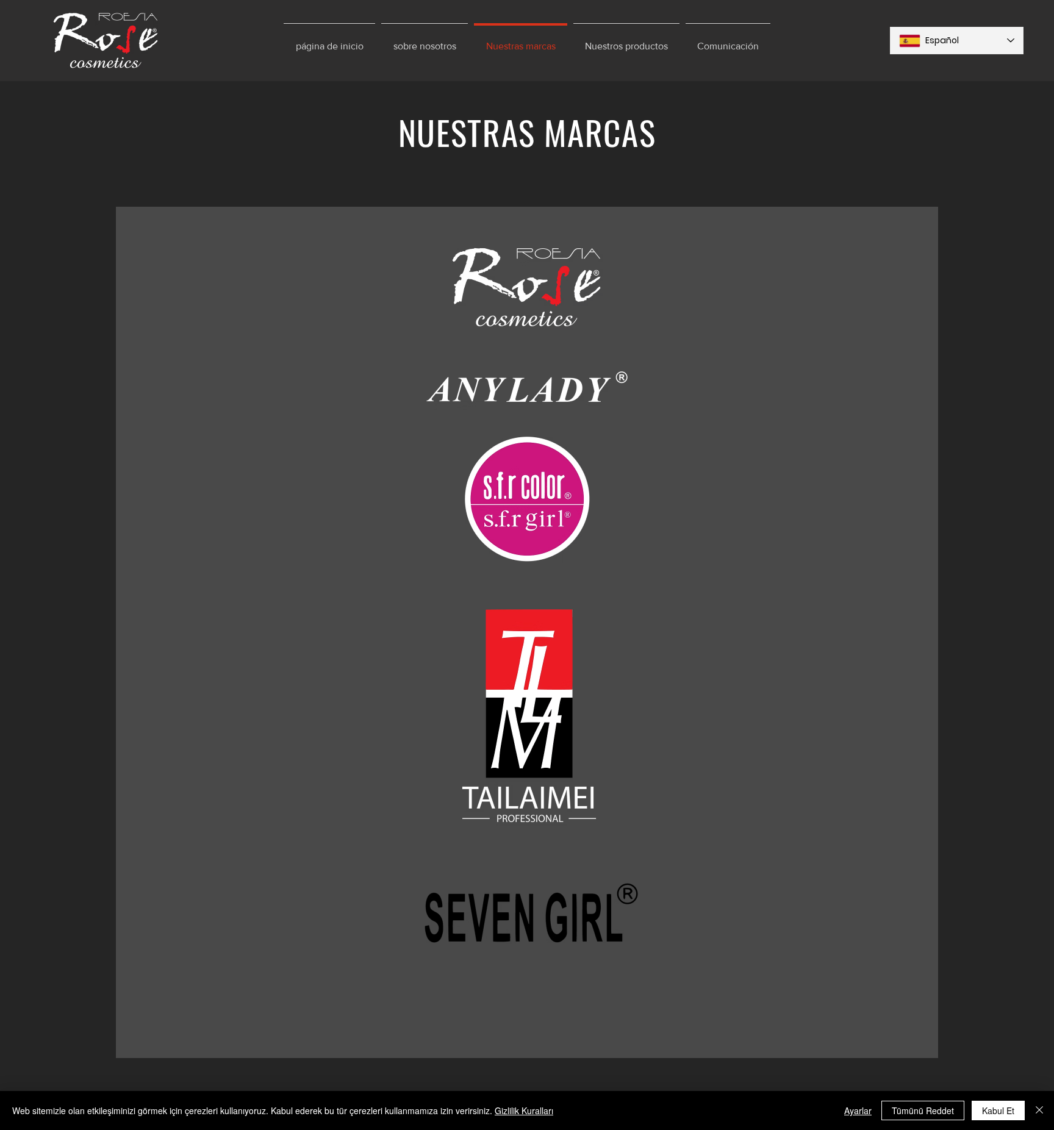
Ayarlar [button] (858, 1110)
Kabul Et (998, 1110)
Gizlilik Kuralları (524, 1110)
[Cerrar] (1039, 1110)
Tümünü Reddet (923, 1110)
